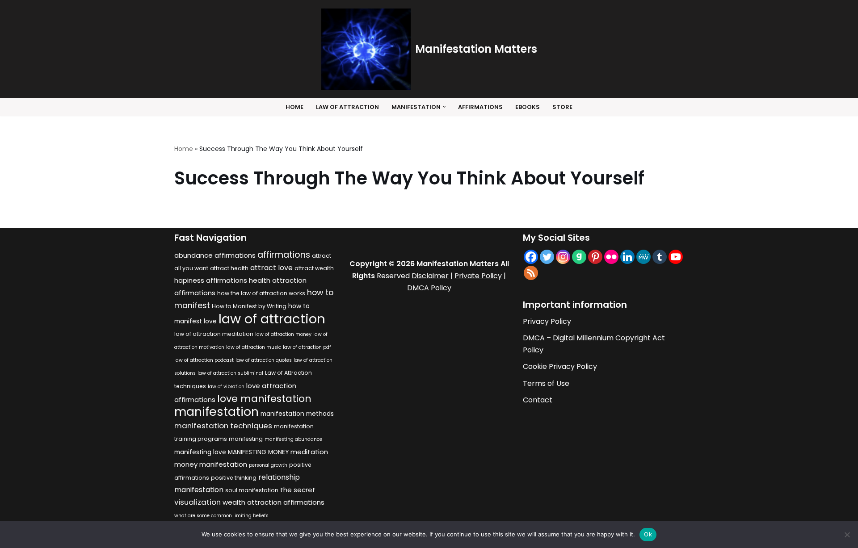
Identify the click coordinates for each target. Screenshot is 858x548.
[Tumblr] (659, 257)
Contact (537, 400)
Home (294, 107)
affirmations (283, 254)
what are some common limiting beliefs (221, 515)
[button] (444, 106)
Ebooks (527, 107)
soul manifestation (251, 490)
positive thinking (234, 477)
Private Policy (478, 276)
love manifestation (264, 399)
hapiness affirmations (210, 280)
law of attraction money (283, 334)
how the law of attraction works (261, 293)
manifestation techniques (223, 425)
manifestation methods (297, 414)
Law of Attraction (347, 107)
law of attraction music (253, 347)
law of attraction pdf (307, 347)
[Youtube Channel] (676, 257)
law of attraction (272, 319)
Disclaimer (430, 276)
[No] (846, 534)
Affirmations (480, 107)
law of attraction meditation (213, 334)
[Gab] (579, 257)
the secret (297, 489)
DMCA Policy (429, 288)
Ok (648, 534)
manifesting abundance (293, 439)
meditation (309, 451)
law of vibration (226, 386)
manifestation (216, 411)
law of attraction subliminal (230, 373)
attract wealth (314, 268)
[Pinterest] (595, 257)
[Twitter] (547, 257)
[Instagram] (563, 257)
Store (562, 107)
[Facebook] (531, 257)
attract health (229, 268)
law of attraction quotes (264, 360)
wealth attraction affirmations (273, 502)
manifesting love (200, 452)
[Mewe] (643, 257)
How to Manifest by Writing (249, 306)
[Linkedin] (627, 257)
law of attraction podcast (204, 360)
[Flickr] (611, 257)
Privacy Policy (547, 321)
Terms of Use (546, 383)
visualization (197, 502)
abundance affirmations (215, 255)
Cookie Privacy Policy (560, 366)
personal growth (268, 465)
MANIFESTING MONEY (258, 452)
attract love (271, 268)
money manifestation (210, 464)
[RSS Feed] (531, 273)
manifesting (246, 439)
